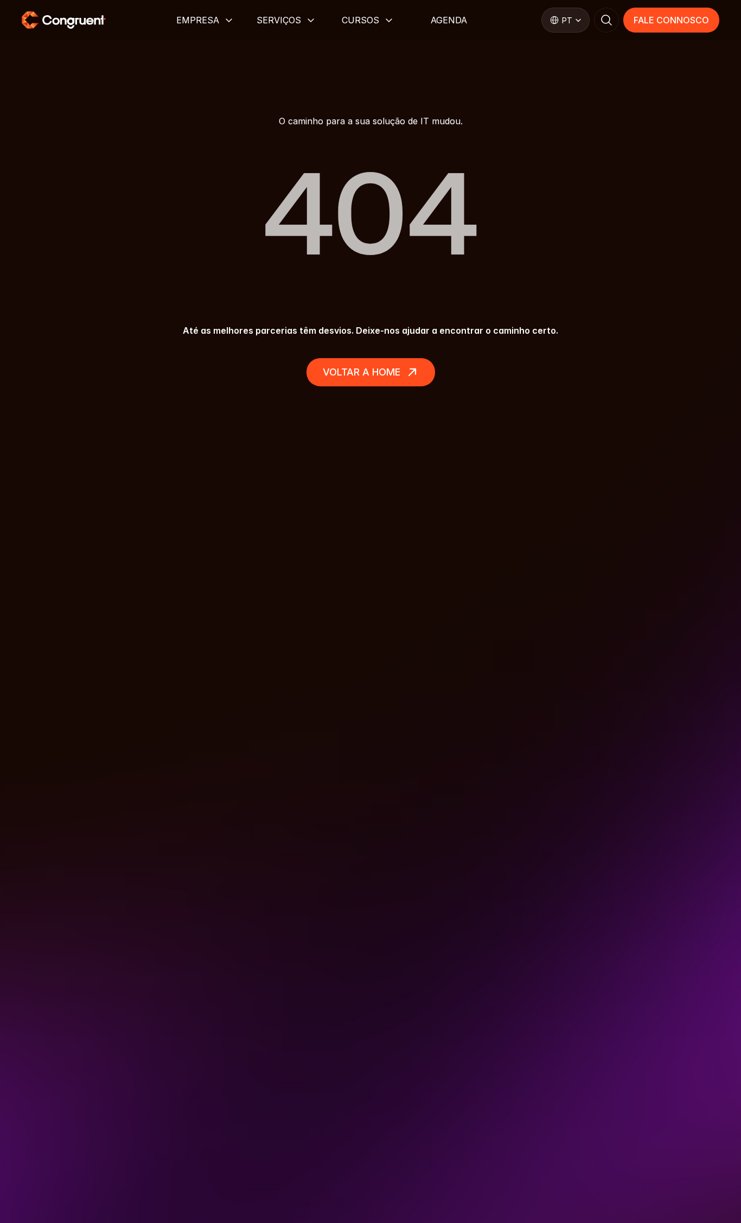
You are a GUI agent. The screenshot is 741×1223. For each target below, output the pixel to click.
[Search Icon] (606, 20)
